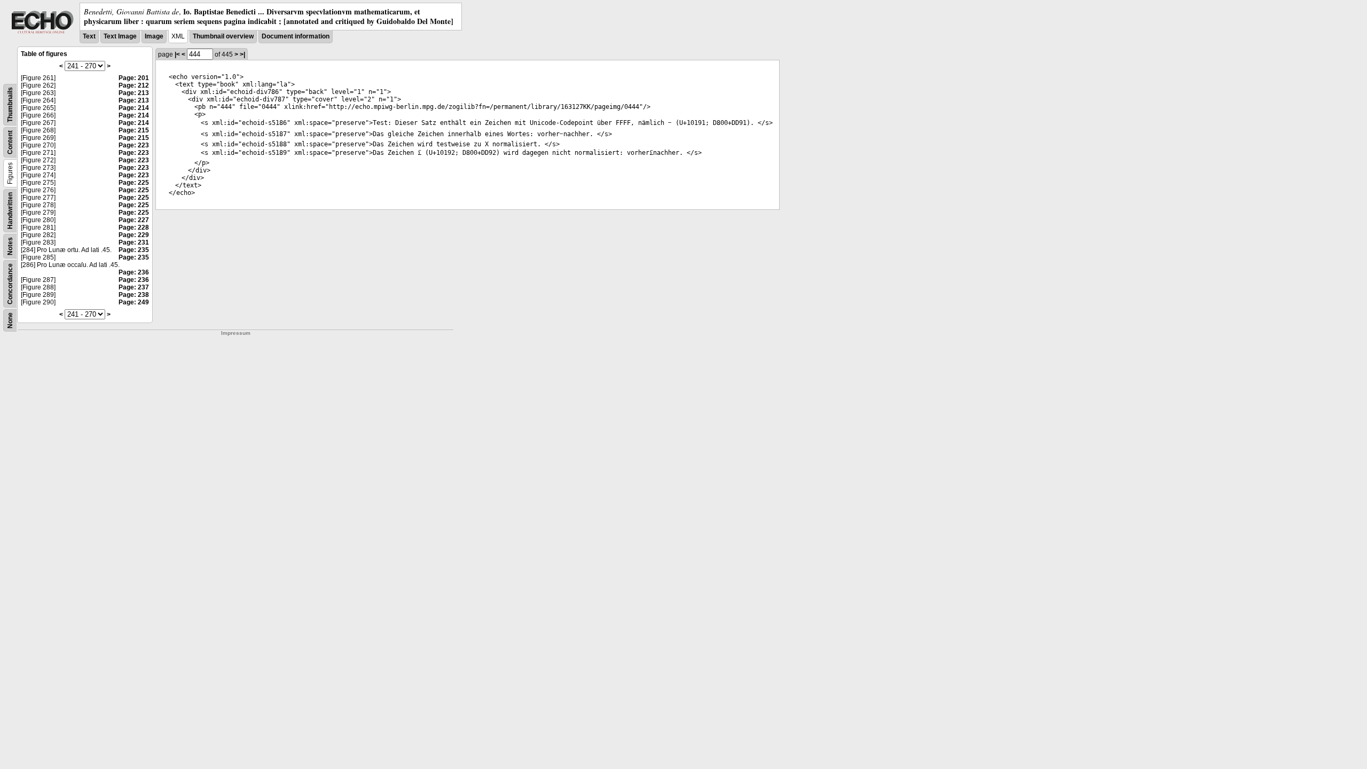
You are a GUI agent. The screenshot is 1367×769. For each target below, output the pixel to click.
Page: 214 (134, 108)
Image (154, 36)
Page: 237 (134, 287)
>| (242, 54)
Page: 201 (134, 78)
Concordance (10, 283)
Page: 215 (134, 130)
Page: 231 (134, 242)
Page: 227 (134, 220)
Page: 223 (134, 145)
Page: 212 (134, 85)
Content (10, 142)
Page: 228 (134, 227)
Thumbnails (10, 104)
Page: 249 (134, 302)
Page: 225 (134, 182)
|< (177, 54)
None (10, 320)
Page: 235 (134, 250)
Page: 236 (134, 272)
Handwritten (10, 210)
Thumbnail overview (223, 36)
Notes (10, 246)
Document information (295, 36)
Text (89, 36)
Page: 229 (134, 235)
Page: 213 (134, 93)
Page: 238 (134, 295)
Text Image (120, 36)
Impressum (235, 333)
